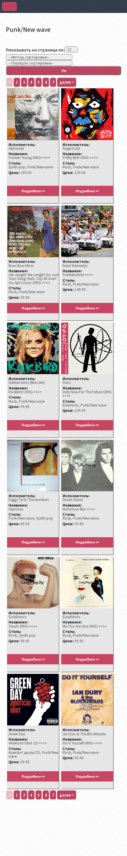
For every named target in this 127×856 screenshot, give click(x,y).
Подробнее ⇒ (33, 191)
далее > (66, 82)
